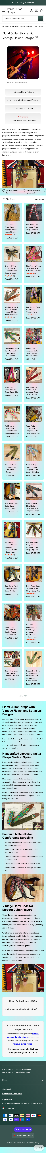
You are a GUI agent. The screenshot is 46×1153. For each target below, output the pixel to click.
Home (6, 26)
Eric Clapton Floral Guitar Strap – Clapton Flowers (33, 309)
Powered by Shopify (32, 1143)
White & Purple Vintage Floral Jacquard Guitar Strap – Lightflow (32, 468)
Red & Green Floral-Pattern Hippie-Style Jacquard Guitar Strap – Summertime (31, 631)
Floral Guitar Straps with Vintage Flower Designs (27, 26)
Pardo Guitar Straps (19, 1143)
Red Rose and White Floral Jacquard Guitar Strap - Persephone (12, 429)
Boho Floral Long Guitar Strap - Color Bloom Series (12, 673)
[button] (3, 10)
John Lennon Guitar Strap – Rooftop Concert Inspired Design (11, 228)
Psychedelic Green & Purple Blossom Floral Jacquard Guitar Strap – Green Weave (33, 676)
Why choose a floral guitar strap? (22, 1009)
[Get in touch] (36, 10)
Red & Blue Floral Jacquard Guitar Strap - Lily (11, 389)
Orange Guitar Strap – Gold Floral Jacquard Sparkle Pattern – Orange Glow (10, 629)
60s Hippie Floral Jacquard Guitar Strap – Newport (32, 227)
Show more (23, 696)
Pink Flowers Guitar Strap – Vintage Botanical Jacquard (33, 268)
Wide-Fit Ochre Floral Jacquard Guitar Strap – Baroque (10, 468)
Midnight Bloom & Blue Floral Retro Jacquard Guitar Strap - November (11, 310)
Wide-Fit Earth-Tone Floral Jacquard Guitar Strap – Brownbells (33, 429)
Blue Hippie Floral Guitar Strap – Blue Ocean (11, 506)
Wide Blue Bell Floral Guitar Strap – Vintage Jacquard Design (32, 507)
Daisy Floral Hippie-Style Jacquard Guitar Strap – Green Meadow (12, 351)
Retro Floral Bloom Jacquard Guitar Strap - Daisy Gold (33, 588)
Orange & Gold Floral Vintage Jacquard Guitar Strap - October (11, 269)
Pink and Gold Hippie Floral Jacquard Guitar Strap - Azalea (32, 390)
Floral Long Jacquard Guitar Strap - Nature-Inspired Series (32, 351)
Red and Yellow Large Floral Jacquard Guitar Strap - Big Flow (32, 546)
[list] (23, 191)
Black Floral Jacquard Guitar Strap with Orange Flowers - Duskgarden (11, 547)
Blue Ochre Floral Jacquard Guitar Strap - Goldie (11, 588)
